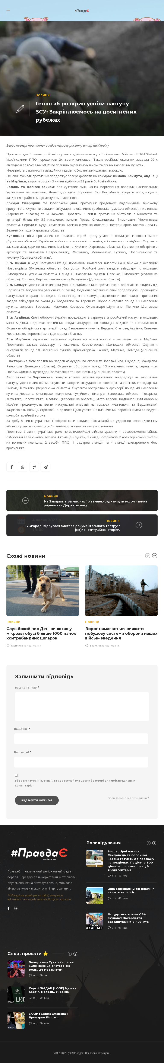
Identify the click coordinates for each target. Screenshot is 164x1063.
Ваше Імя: (22, 729)
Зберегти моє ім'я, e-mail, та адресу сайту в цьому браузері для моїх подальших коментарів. (75, 783)
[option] (42, 606)
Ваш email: (22, 752)
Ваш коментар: (27, 687)
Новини (43, 95)
